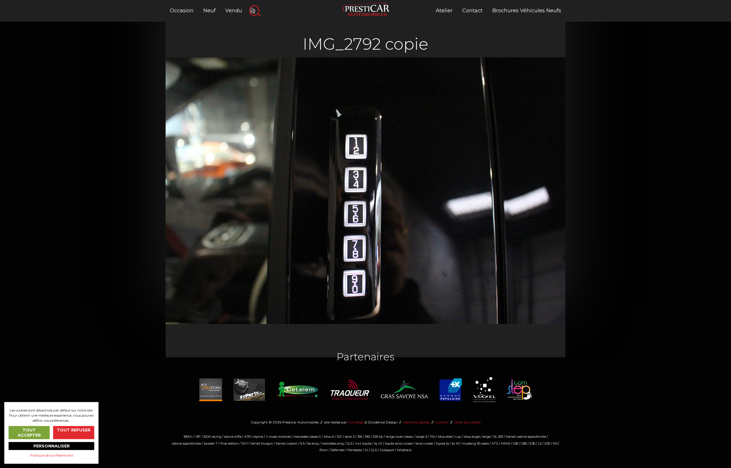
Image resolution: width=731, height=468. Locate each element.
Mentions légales (416, 422)
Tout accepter (29, 432)
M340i (505, 443)
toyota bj (442, 443)
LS (540, 443)
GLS (374, 450)
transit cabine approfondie (526, 437)
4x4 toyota (363, 443)
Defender (338, 450)
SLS (349, 443)
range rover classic (399, 437)
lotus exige (472, 437)
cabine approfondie (186, 443)
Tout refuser (74, 430)
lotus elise (445, 437)
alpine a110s (233, 437)
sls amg (313, 443)
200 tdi (378, 437)
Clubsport (387, 450)
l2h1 (245, 443)
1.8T (198, 437)
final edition (229, 443)
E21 (339, 437)
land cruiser (424, 443)
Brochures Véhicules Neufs (526, 10)
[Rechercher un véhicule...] (255, 11)
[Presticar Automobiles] (366, 9)
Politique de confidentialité (51, 455)
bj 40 (455, 443)
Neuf (209, 10)
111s (432, 437)
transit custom (287, 443)
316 (359, 437)
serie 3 (349, 437)
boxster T (211, 443)
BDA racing (212, 437)
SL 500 (498, 437)
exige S (421, 437)
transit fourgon (261, 443)
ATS (495, 443)
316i (367, 437)
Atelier (444, 10)
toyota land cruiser (399, 443)
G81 (515, 443)
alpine (258, 437)
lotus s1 (329, 437)
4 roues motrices (278, 437)
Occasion (182, 10)
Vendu (233, 10)
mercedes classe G (307, 437)
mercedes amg (333, 443)
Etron (324, 450)
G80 (524, 443)
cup (458, 437)
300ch (187, 437)
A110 (247, 437)
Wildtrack (404, 450)
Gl (366, 450)
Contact (472, 10)
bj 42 (378, 443)
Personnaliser (51, 446)
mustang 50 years (475, 443)
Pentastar (355, 450)
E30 (547, 443)
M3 (555, 443)
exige (487, 437)
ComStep (356, 422)
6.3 (302, 443)
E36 (532, 443)
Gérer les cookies (467, 422)
